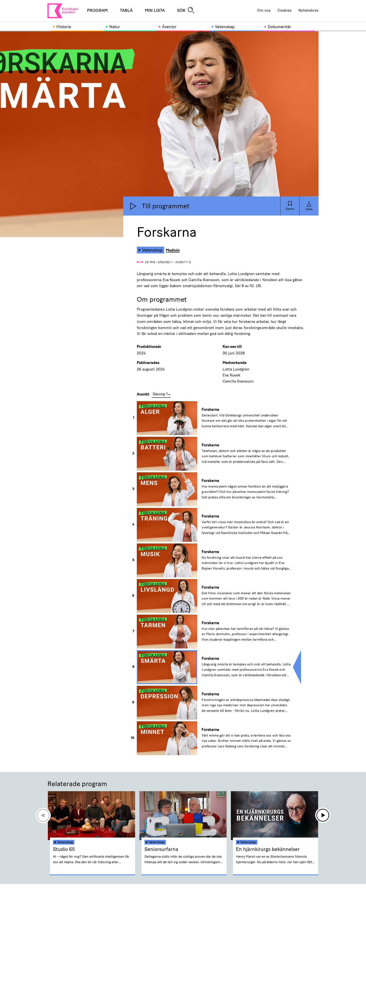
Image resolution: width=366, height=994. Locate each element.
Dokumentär (279, 27)
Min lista (155, 11)
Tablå (126, 11)
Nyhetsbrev (308, 11)
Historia (63, 27)
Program (97, 11)
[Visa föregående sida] (43, 815)
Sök (181, 11)
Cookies (284, 11)
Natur (114, 27)
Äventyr (169, 27)
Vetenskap (225, 27)
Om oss (264, 11)
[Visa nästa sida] (323, 815)
